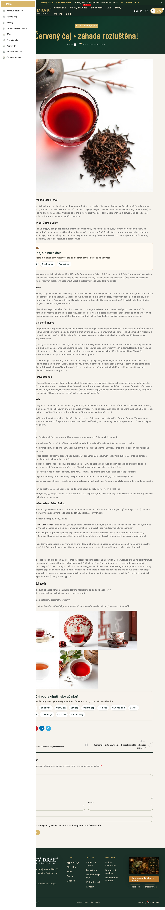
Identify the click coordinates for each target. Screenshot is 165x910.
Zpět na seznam (86, 744)
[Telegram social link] (48, 728)
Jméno (23, 802)
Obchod (71, 880)
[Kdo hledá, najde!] (146, 10)
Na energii (47, 714)
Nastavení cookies (110, 871)
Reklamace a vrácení (112, 879)
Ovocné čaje (118, 707)
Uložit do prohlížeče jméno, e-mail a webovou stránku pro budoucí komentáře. (62, 825)
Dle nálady (72, 867)
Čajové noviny (83, 26)
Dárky (70, 876)
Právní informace (110, 864)
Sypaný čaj (64, 264)
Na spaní (61, 714)
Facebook (135, 887)
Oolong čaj (88, 707)
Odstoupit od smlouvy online (142, 879)
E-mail (91, 802)
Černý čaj (61, 707)
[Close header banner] (161, 2)
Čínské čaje (47, 264)
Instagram (150, 887)
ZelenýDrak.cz (58, 503)
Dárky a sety (77, 714)
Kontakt (90, 886)
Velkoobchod (93, 882)
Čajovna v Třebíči (91, 864)
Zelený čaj (46, 707)
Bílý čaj (74, 707)
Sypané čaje (73, 862)
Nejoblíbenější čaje (93, 876)
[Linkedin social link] (41, 728)
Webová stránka (28, 814)
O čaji (94, 26)
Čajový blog (92, 870)
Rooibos (103, 707)
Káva (69, 871)
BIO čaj (133, 707)
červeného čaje (44, 376)
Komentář (25, 772)
